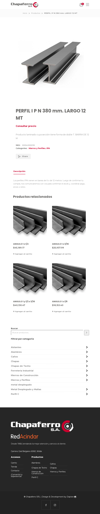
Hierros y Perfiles (37, 148)
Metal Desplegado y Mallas (26, 389)
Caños (14, 356)
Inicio (25, 13)
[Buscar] (86, 332)
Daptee (70, 497)
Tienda (14, 467)
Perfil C (15, 394)
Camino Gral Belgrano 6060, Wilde (26, 451)
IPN (48, 148)
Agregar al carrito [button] (23, 254)
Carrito (14, 463)
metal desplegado (21, 384)
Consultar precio (26, 126)
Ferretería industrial (22, 370)
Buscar (14, 328)
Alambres (16, 352)
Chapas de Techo (20, 366)
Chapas (15, 361)
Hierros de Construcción (24, 375)
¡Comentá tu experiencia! (16, 475)
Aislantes (16, 347)
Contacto (15, 471)
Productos (35, 13)
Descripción (19, 171)
